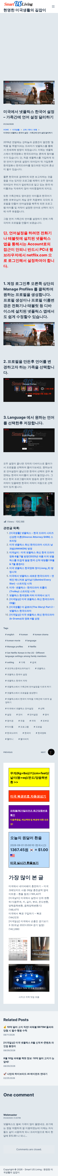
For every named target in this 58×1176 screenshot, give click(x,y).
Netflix (32, 646)
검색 (33, 662)
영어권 (9, 720)
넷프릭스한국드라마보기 (17, 668)
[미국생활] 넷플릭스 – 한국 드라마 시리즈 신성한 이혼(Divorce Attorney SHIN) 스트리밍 (31, 536)
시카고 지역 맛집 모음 (29, 997)
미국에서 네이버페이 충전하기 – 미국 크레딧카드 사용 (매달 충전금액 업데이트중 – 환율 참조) (28, 890)
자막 (33, 720)
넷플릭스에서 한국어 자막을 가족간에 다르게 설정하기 (28, 701)
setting (9, 662)
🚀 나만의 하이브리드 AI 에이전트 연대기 (25, 1073)
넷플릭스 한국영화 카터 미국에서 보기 (29, 595)
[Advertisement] (29, 43)
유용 (21, 720)
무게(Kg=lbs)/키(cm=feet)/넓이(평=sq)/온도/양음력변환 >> (29, 777)
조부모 (45, 720)
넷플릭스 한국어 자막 (16, 680)
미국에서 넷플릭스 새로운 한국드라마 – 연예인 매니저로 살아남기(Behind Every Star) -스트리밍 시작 (31, 579)
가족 (22, 662)
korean (23, 634)
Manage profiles (14, 646)
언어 (19, 714)
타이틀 (9, 726)
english (9, 634)
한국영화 (41, 733)
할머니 (9, 739)
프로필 (38, 726)
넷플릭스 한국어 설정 (16, 674)
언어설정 (33, 714)
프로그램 (23, 726)
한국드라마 (11, 733)
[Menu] (53, 6)
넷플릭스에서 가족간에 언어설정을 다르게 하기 (28, 686)
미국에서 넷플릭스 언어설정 (19, 708)
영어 (46, 714)
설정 (8, 714)
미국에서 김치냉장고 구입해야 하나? (40, 953)
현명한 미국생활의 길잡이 (24, 10)
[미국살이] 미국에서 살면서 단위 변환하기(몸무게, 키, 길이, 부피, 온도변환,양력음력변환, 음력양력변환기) (29, 901)
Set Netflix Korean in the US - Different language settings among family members (25, 654)
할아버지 (23, 739)
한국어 (27, 733)
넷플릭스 (40, 668)
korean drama (40, 634)
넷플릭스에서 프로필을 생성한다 (21, 693)
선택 (41, 708)
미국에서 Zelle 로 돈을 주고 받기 (29, 988)
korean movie (12, 640)
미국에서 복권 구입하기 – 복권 (25, 913)
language (30, 640)
